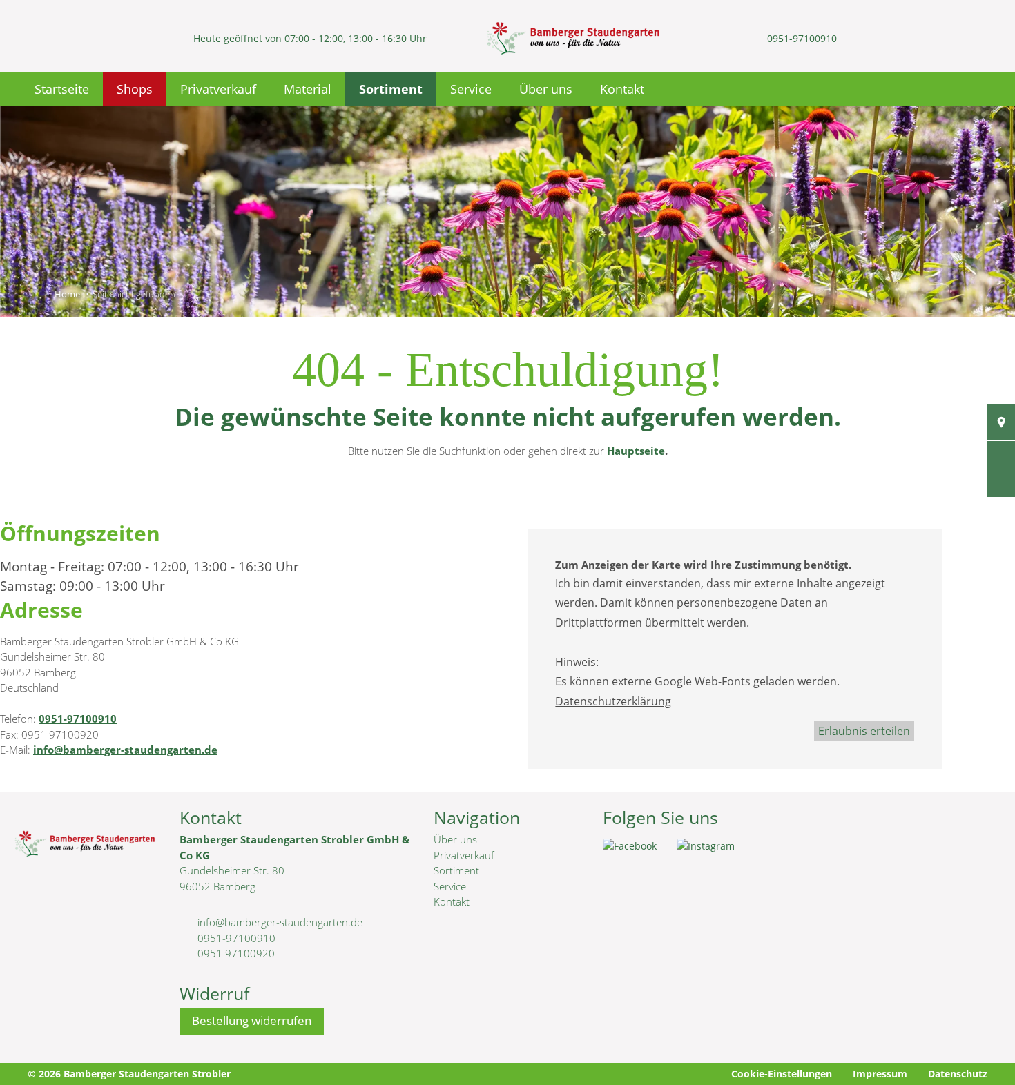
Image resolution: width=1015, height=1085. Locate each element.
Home (67, 294)
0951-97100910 (802, 38)
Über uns (545, 89)
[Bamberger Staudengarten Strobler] (573, 38)
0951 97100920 (236, 953)
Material (307, 89)
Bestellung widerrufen (251, 1020)
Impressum (880, 1073)
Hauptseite (636, 451)
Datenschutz (957, 1073)
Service (471, 89)
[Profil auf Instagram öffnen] (714, 850)
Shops (135, 89)
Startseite (62, 89)
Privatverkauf (218, 89)
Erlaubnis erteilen (864, 731)
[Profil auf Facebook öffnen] (640, 850)
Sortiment (391, 89)
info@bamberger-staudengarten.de (125, 749)
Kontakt (622, 89)
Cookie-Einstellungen (781, 1073)
